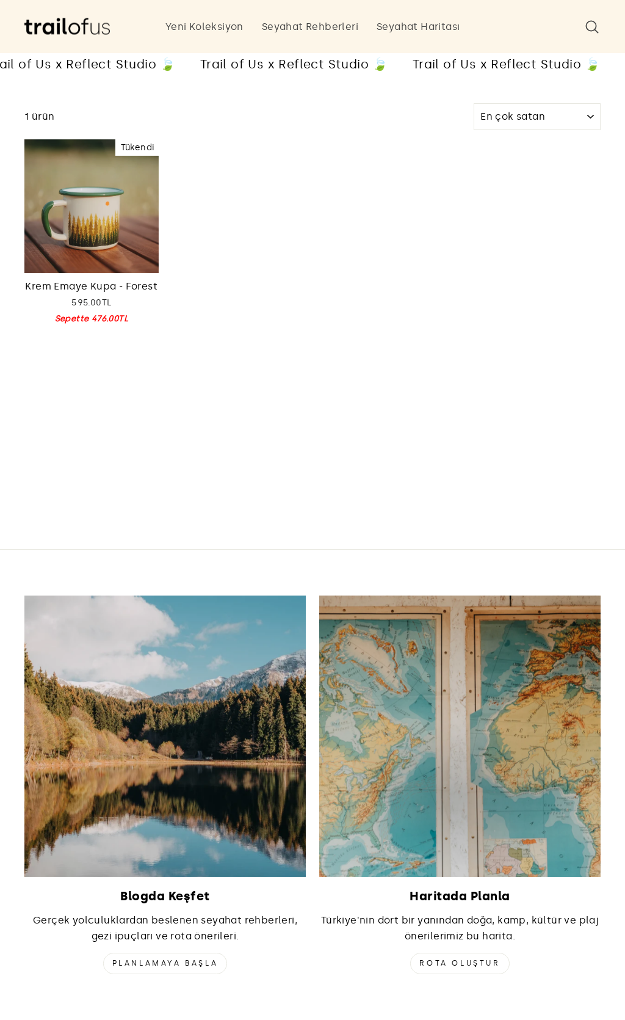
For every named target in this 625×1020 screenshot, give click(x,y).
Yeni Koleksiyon (204, 26)
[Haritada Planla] (460, 736)
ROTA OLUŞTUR (459, 963)
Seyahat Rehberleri (310, 26)
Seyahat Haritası (418, 26)
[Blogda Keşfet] (165, 736)
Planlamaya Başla (165, 963)
